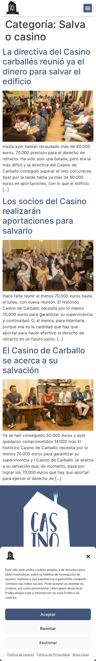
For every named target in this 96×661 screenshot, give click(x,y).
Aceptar (48, 614)
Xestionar (48, 642)
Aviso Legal (80, 654)
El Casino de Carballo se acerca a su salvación (44, 360)
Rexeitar (48, 628)
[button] (88, 556)
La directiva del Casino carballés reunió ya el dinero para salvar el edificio (46, 66)
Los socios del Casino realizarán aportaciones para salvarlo (45, 216)
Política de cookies (20, 654)
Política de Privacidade (53, 654)
